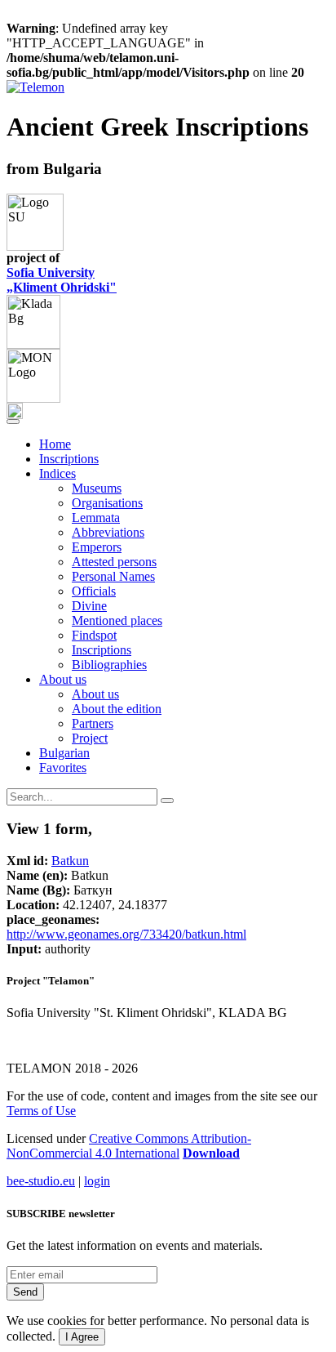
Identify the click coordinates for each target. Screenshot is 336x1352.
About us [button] (62, 679)
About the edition (116, 709)
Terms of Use (41, 1111)
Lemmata (96, 517)
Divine (89, 606)
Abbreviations (108, 532)
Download (211, 1153)
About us (95, 694)
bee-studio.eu (41, 1181)
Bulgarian (64, 753)
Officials (94, 591)
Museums (97, 488)
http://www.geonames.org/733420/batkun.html (126, 934)
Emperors (97, 547)
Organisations (107, 503)
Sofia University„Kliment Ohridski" (62, 279)
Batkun (70, 861)
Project (90, 738)
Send (25, 1292)
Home (55, 444)
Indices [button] (57, 473)
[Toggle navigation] (13, 421)
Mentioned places (117, 620)
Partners (92, 723)
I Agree (82, 1337)
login (97, 1181)
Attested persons (114, 562)
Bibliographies (109, 665)
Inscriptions (69, 459)
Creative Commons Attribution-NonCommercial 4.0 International (129, 1145)
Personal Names (113, 576)
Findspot (94, 635)
